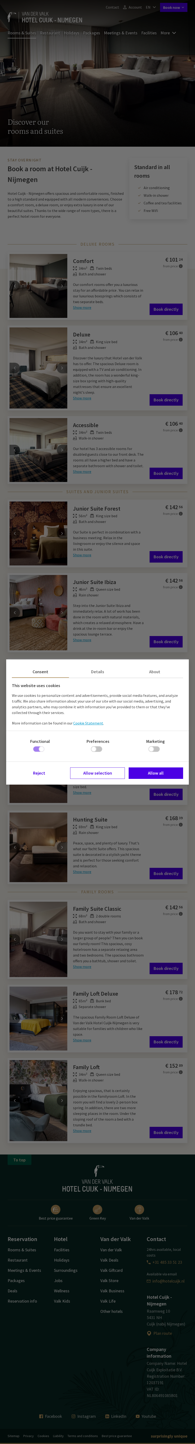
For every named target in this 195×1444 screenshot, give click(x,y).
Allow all (156, 773)
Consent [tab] (40, 671)
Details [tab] (97, 671)
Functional (40, 741)
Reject (39, 773)
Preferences (98, 741)
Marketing (155, 741)
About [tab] (154, 671)
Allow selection (97, 773)
